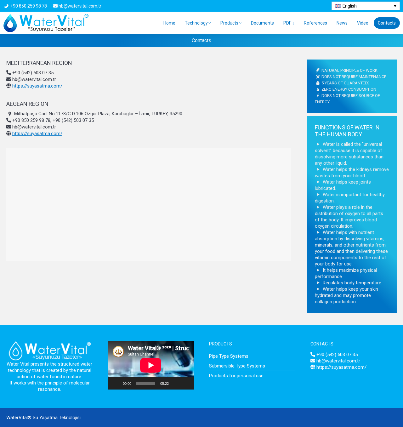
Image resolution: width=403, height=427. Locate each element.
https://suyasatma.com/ (37, 86)
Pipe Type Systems (228, 356)
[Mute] (176, 383)
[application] (151, 365)
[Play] (116, 383)
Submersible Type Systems (237, 366)
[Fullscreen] (186, 383)
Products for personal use (236, 376)
